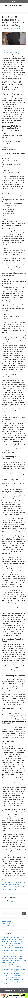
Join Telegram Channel (16, 997)
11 (4, 996)
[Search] (24, 913)
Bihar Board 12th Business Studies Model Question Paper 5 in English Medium (12, 952)
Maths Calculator (7, 921)
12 (7, 996)
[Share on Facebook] (1, 497)
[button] (14, 995)
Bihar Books (10, 997)
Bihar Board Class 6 (11, 994)
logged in (13, 901)
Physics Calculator (7, 923)
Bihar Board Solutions (14, 5)
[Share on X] (1, 500)
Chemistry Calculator (8, 925)
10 (24, 994)
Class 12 (6, 880)
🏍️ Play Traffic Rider (22, 997)
